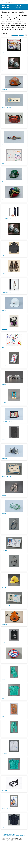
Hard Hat (4, 181)
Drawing (4, 347)
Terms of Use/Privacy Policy (8, 835)
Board (3, 716)
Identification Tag (6, 107)
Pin (2, 144)
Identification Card (6, 476)
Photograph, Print (6, 218)
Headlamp (4, 790)
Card (3, 163)
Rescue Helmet (5, 89)
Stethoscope (5, 532)
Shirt (3, 255)
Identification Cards (7, 421)
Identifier (21, 35)
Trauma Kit (4, 126)
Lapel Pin (4, 402)
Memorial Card (5, 366)
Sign (3, 52)
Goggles (4, 513)
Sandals (4, 495)
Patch (3, 661)
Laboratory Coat (6, 753)
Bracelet (4, 384)
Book (3, 439)
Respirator (4, 329)
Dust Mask (4, 70)
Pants (3, 679)
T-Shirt (3, 642)
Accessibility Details (20, 835)
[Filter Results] (26, 35)
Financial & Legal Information (8, 834)
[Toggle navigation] (25, 2)
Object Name (15, 35)
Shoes (3, 273)
